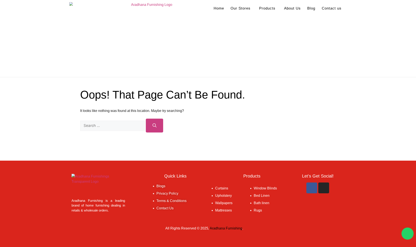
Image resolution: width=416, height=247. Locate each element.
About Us (292, 8)
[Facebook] (311, 187)
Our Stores (240, 8)
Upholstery (223, 195)
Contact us (331, 8)
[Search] (154, 125)
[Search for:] (113, 126)
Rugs (258, 210)
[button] (241, 8)
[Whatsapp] (407, 234)
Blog (311, 8)
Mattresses (223, 210)
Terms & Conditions (171, 201)
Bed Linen (262, 195)
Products (267, 8)
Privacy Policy (167, 193)
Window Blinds (265, 188)
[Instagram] (323, 187)
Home (219, 8)
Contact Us (165, 208)
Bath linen (261, 203)
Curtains (221, 188)
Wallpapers (223, 203)
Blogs (160, 186)
